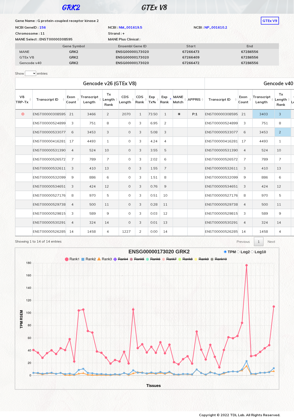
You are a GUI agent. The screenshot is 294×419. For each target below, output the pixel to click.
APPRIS (194, 99)
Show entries (31, 73)
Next (271, 241)
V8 (21, 99)
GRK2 (70, 7)
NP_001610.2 (215, 27)
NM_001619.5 (130, 27)
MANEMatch (178, 99)
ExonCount (71, 99)
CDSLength (125, 99)
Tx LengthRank (109, 99)
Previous (243, 241)
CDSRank (139, 99)
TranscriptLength (89, 99)
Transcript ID (47, 99)
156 (42, 27)
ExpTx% (152, 99)
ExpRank (164, 99)
